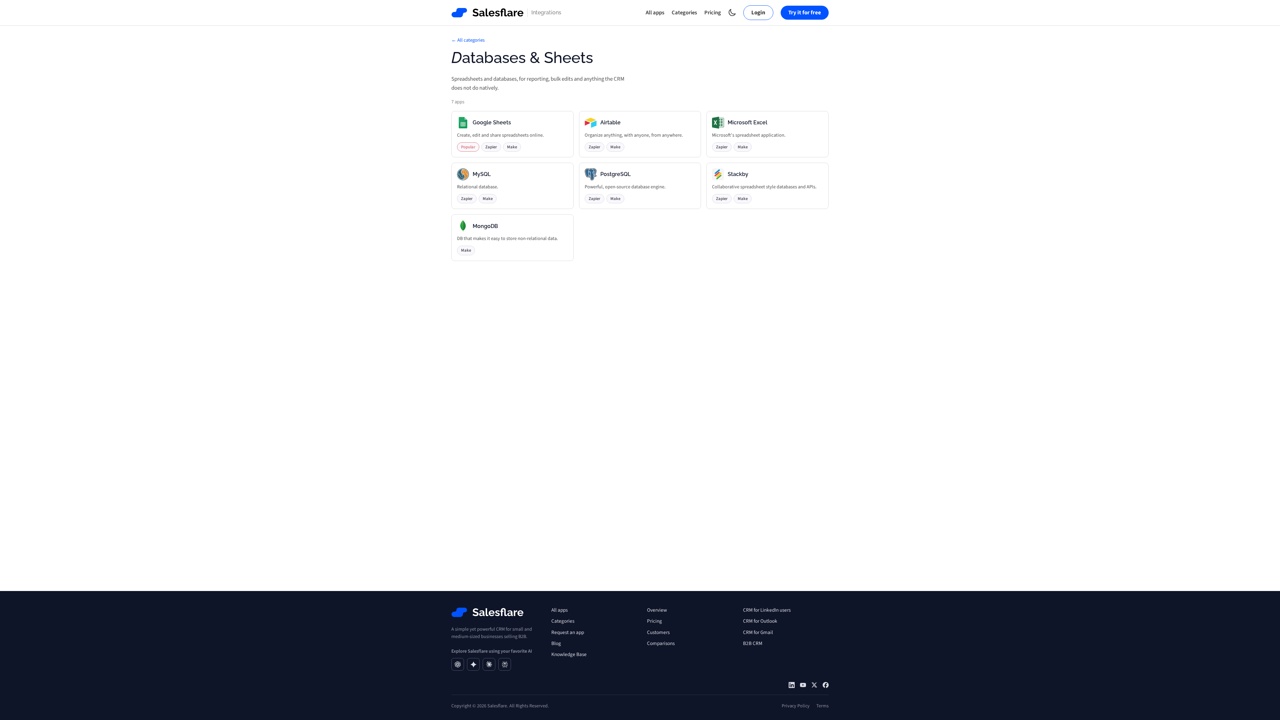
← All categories (468, 40)
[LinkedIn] (792, 685)
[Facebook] (826, 685)
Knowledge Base (569, 654)
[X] (814, 685)
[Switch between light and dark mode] (732, 12)
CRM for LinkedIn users (767, 610)
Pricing (712, 13)
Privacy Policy (796, 705)
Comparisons (661, 643)
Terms (822, 705)
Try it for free (804, 13)
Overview (657, 610)
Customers (658, 632)
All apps (655, 13)
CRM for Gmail (758, 632)
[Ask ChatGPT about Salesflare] (457, 664)
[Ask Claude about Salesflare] (489, 664)
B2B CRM (752, 643)
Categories (684, 13)
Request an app (567, 632)
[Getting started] (803, 685)
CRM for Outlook (760, 621)
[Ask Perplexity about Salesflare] (504, 664)
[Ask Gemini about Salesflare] (473, 664)
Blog (556, 643)
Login (758, 13)
